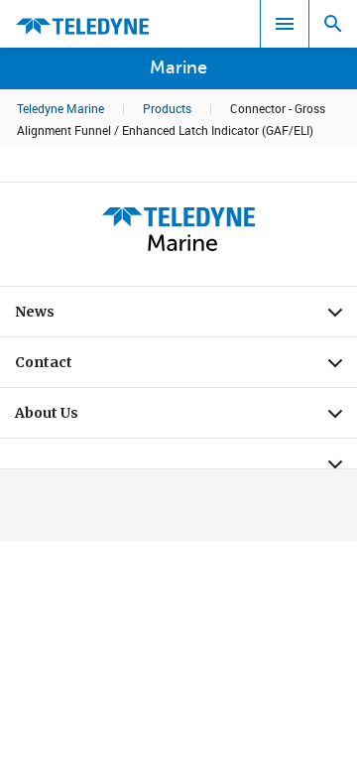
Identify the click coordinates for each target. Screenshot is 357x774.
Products (167, 108)
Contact (186, 367)
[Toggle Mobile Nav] (284, 24)
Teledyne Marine (60, 108)
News (186, 316)
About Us (186, 418)
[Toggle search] (333, 24)
